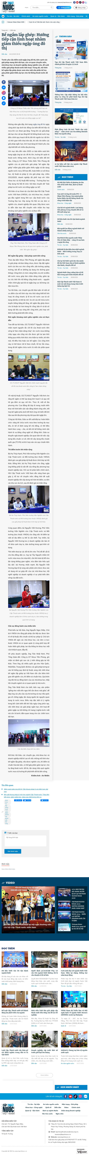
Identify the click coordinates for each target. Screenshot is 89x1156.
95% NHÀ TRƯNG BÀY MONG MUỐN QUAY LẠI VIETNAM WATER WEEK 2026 (79, 893)
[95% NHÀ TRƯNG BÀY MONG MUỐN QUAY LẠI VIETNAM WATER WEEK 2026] (64, 892)
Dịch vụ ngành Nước (50, 1110)
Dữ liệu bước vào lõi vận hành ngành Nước (71, 220)
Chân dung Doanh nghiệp (70, 1110)
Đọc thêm (67, 177)
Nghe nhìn (59, 1114)
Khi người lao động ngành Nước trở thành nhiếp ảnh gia (70, 230)
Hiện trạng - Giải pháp (75, 16)
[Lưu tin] (4, 98)
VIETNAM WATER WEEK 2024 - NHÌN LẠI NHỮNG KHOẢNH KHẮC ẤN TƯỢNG (79, 916)
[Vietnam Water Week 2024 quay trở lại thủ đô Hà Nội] (64, 927)
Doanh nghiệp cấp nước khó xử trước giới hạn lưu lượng (44, 1051)
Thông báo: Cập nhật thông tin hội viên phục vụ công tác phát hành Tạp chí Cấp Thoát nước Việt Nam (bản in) (71, 97)
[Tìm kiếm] (51, 7)
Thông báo (65, 37)
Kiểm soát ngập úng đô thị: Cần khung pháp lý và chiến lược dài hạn (26, 790)
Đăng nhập (82, 7)
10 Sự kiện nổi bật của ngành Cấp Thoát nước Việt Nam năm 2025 (71, 165)
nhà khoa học (6, 802)
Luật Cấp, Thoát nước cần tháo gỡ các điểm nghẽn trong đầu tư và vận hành (15, 1052)
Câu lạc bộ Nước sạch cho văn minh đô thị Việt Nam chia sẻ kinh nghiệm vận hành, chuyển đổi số (71, 263)
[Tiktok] (75, 1096)
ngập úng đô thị (39, 124)
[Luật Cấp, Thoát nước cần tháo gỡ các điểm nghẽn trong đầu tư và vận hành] (15, 1039)
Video (10, 883)
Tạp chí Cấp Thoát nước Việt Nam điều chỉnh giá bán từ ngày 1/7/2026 (71, 63)
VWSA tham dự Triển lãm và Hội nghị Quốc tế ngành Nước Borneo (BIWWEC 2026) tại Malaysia (74, 1013)
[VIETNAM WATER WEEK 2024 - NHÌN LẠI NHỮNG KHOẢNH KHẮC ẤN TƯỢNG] (64, 915)
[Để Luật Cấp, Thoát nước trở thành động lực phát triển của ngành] (15, 999)
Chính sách (26, 16)
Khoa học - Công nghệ (64, 203)
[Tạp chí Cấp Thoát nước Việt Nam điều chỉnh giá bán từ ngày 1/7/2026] (71, 49)
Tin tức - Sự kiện (13, 16)
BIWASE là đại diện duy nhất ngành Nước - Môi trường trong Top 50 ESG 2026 (70, 251)
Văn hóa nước (61, 233)
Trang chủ (5, 30)
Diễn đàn (13, 30)
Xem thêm (44, 1075)
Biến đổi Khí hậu (7, 814)
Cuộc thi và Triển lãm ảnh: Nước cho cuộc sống (44, 22)
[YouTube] (70, 1096)
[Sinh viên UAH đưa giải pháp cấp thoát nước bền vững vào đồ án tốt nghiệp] (44, 999)
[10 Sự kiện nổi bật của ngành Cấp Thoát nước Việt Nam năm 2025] (71, 151)
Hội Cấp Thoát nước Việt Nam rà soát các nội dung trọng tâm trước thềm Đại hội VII (70, 284)
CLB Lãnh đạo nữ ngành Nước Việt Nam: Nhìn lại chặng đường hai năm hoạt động (74, 973)
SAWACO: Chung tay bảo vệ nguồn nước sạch (74, 1051)
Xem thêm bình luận (8, 869)
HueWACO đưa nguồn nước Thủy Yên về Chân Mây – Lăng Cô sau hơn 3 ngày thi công (70, 240)
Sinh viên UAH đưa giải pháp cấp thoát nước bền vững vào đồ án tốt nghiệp (44, 1013)
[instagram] (80, 1096)
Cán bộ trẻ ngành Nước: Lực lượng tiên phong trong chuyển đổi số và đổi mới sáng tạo (70, 210)
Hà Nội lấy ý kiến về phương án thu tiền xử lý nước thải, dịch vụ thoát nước (70, 184)
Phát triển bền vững (6, 821)
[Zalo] (86, 2)
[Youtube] (77, 2)
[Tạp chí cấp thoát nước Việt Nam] (8, 7)
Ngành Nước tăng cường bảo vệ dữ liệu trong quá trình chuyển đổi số (70, 273)
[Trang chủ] (4, 16)
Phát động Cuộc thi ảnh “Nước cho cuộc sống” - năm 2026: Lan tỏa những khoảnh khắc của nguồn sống (71, 131)
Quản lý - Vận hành (57, 16)
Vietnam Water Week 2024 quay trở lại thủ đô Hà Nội (79, 926)
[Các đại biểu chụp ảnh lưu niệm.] (28, 733)
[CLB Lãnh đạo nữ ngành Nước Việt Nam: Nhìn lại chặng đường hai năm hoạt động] (74, 959)
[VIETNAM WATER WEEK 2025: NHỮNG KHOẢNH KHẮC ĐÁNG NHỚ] (64, 905)
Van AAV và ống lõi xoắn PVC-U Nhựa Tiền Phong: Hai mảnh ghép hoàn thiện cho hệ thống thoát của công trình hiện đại (70, 197)
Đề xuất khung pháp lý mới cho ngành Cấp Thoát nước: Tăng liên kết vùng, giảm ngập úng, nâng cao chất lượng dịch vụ (26, 796)
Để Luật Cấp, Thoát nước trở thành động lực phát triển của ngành (15, 1012)
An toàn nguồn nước (40, 16)
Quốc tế (63, 1026)
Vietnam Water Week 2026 (15, 22)
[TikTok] (80, 2)
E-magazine (65, 7)
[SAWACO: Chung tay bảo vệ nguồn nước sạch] (74, 1039)
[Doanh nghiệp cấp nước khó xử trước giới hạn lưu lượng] (44, 1039)
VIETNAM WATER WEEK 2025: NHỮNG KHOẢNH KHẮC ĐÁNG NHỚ (78, 905)
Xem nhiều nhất (70, 1087)
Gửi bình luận (13, 851)
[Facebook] (74, 2)
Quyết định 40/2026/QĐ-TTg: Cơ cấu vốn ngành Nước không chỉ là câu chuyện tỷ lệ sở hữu (44, 973)
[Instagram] (83, 2)
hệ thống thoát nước (6, 808)
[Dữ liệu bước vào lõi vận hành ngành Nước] (15, 959)
